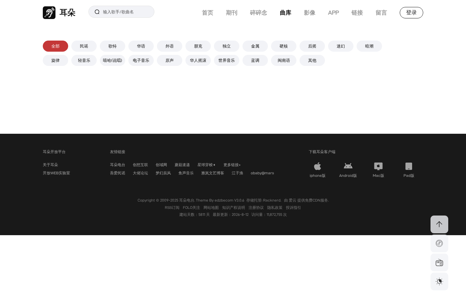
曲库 (285, 13)
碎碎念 (258, 13)
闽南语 (284, 60)
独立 (227, 46)
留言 (381, 13)
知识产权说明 (234, 207)
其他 (312, 60)
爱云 (293, 200)
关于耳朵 (50, 165)
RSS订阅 (172, 207)
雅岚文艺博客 (212, 173)
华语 (141, 46)
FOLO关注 (192, 207)
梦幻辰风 (163, 173)
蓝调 (255, 60)
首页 (207, 13)
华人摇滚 (198, 60)
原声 (169, 60)
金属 (255, 46)
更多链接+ (232, 165)
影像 (309, 13)
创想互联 (140, 165)
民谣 (84, 46)
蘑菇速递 (182, 165)
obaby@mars (262, 173)
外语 (169, 46)
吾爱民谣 (117, 173)
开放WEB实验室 (56, 173)
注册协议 (257, 207)
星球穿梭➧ (206, 165)
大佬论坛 (140, 173)
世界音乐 (226, 60)
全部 (55, 46)
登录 (411, 12)
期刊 (231, 13)
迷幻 (341, 46)
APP (333, 13)
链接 (357, 13)
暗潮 (369, 46)
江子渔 (237, 173)
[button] (439, 243)
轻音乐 (84, 60)
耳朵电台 (117, 165)
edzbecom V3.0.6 (229, 200)
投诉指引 (293, 207)
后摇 (312, 46)
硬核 (284, 46)
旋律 (55, 60)
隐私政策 (275, 207)
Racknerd (272, 200)
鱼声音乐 (186, 173)
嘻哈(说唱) (112, 60)
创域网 (161, 165)
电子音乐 (141, 60)
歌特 (112, 46)
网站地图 (212, 207)
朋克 (198, 46)
